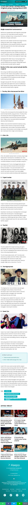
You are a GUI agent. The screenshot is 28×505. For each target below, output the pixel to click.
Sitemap (20, 491)
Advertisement (5, 489)
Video (17, 4)
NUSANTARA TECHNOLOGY (15, 468)
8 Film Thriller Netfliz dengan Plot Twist (12, 359)
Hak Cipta (12, 489)
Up (25, 500)
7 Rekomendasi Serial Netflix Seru (11, 357)
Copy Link (25, 503)
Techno (11, 4)
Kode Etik (24, 489)
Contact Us (18, 489)
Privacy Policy (14, 491)
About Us (8, 491)
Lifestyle (3, 4)
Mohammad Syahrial (11, 10)
